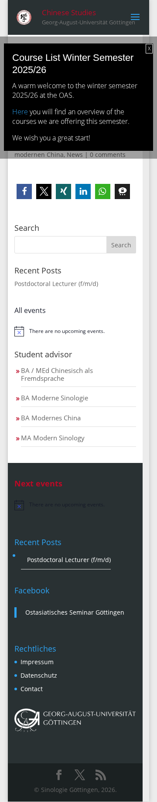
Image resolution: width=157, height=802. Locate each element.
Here (20, 111)
